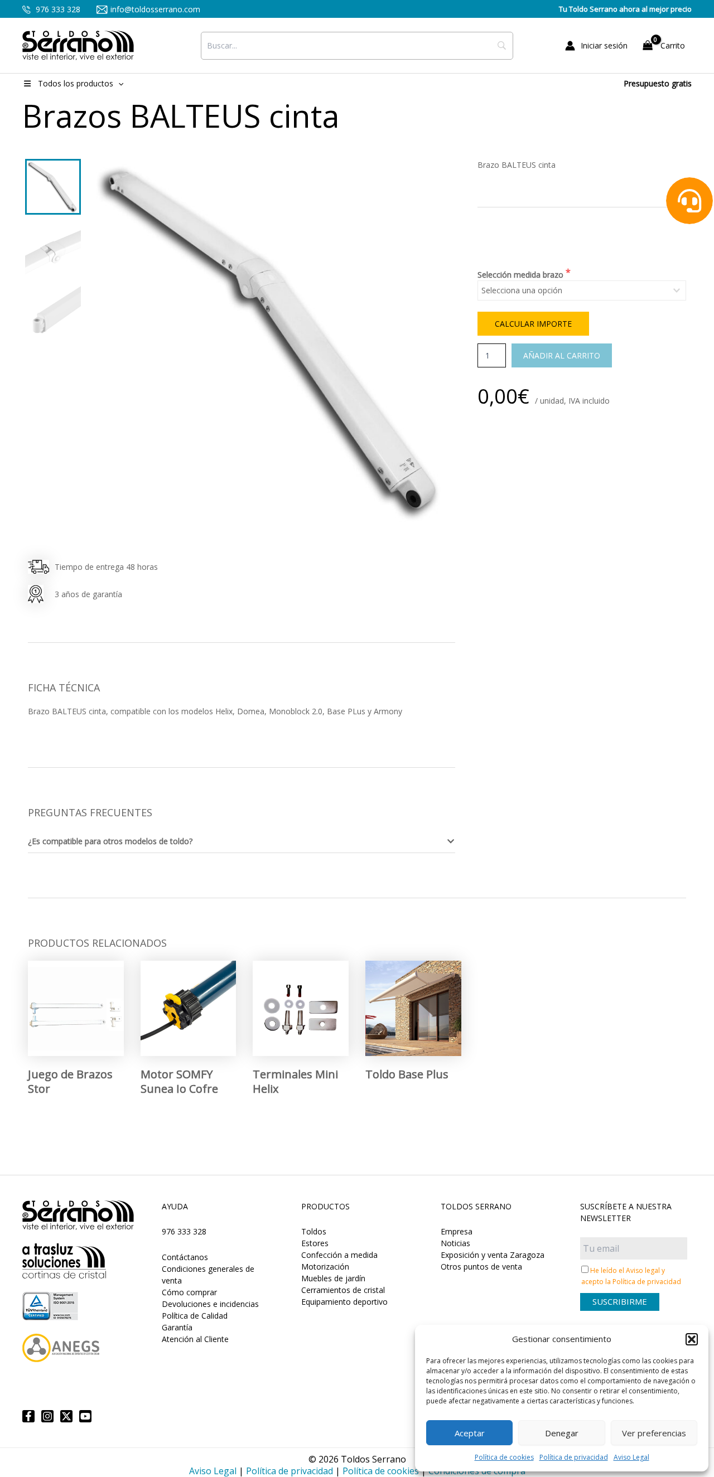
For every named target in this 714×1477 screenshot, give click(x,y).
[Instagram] (47, 1416)
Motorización (325, 1266)
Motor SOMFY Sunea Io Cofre (179, 1081)
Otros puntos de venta (481, 1266)
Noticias (455, 1243)
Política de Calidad (195, 1315)
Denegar (561, 1433)
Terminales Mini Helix (295, 1081)
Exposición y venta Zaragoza (492, 1255)
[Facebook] (28, 1416)
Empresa (456, 1231)
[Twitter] (66, 1416)
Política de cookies (504, 1457)
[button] (691, 1339)
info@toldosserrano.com (155, 9)
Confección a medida (339, 1255)
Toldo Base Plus (406, 1074)
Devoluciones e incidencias (210, 1304)
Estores (315, 1243)
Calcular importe (533, 323)
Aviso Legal (631, 1457)
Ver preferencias (654, 1433)
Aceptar (470, 1433)
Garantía (177, 1327)
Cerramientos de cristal (343, 1290)
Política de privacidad (573, 1457)
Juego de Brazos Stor (70, 1081)
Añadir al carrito (561, 355)
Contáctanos (185, 1257)
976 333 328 (56, 9)
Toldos (313, 1231)
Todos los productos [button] (75, 83)
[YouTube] (85, 1416)
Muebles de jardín (333, 1278)
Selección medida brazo (521, 274)
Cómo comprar (189, 1292)
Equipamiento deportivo (344, 1301)
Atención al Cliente (195, 1339)
